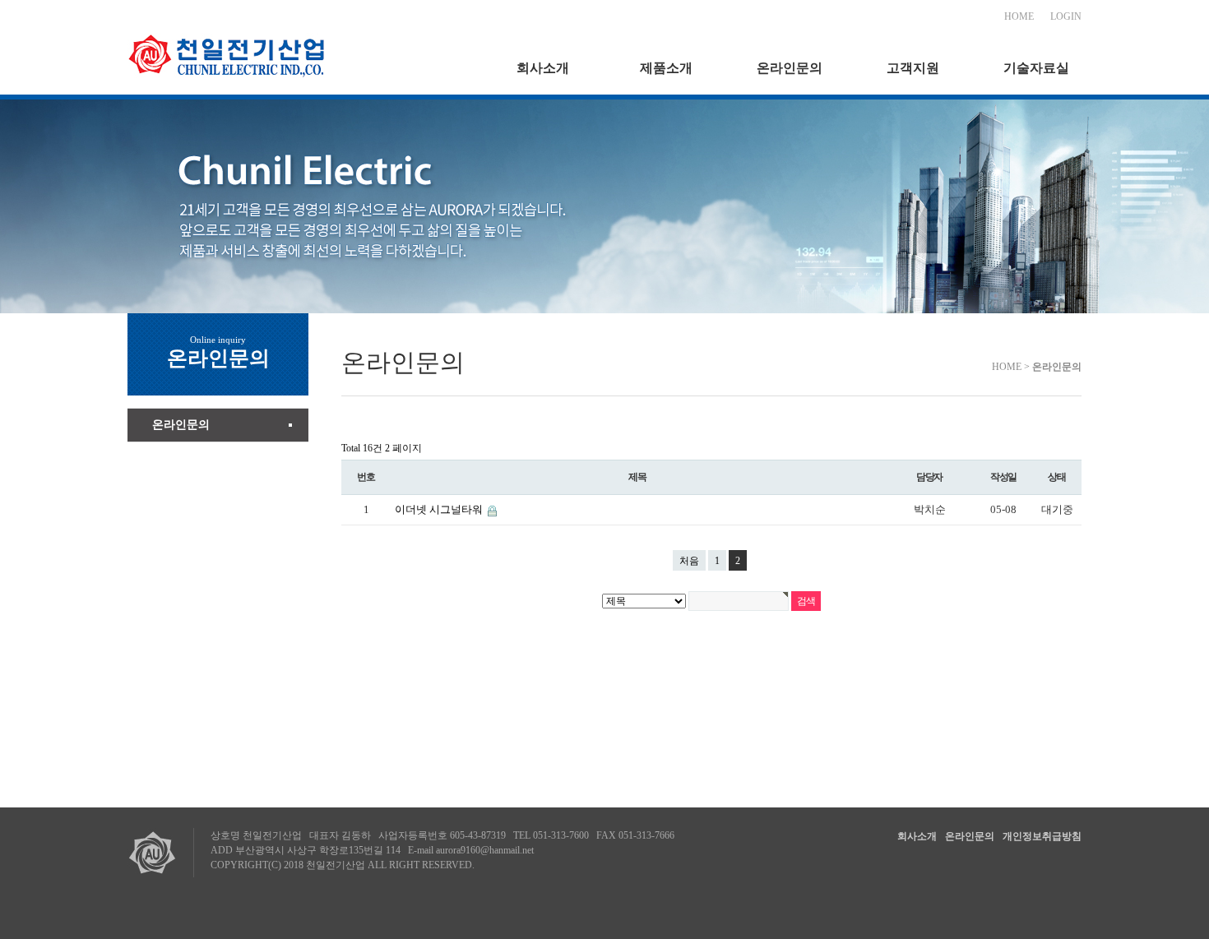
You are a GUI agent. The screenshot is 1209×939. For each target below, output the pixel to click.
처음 (689, 561)
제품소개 (666, 68)
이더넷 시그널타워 (440, 509)
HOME (1019, 16)
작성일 (1003, 477)
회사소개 (542, 68)
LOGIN (1066, 16)
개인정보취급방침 (1042, 836)
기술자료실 (1036, 68)
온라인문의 (789, 68)
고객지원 (913, 68)
